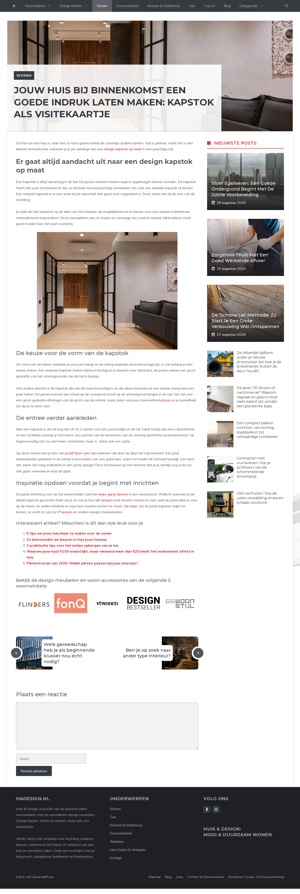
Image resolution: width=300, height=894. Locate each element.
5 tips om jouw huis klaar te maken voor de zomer (69, 533)
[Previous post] (16, 653)
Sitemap (154, 877)
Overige (116, 858)
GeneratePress (43, 877)
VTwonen (64, 512)
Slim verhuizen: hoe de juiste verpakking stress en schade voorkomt (260, 498)
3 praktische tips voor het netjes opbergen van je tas (73, 545)
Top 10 (209, 6)
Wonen (102, 6)
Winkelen (117, 842)
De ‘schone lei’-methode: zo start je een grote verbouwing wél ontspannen (245, 320)
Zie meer (130, 506)
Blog (227, 6)
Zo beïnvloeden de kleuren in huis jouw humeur (67, 539)
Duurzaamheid (127, 6)
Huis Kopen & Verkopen (128, 850)
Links (179, 877)
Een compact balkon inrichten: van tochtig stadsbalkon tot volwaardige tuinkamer (257, 430)
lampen (107, 500)
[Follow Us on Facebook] (206, 809)
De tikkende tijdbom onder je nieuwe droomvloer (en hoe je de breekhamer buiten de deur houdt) (259, 362)
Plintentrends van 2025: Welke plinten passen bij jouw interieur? (82, 563)
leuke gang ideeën (113, 494)
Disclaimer (235, 877)
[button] (287, 6)
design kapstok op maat (123, 149)
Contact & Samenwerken (206, 877)
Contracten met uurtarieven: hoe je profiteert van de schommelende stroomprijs (253, 467)
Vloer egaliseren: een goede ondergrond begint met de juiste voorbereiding (243, 189)
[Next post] (198, 653)
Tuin (192, 6)
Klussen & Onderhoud (163, 6)
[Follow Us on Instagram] (216, 809)
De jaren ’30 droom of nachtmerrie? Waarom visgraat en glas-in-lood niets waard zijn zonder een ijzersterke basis (257, 397)
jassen (166, 400)
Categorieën (248, 6)
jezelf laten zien (77, 453)
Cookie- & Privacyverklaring (264, 877)
